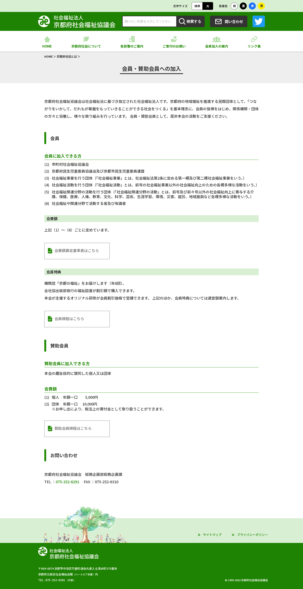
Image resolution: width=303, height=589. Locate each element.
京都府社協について (86, 46)
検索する (194, 21)
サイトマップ (212, 534)
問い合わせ (234, 21)
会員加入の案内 (216, 46)
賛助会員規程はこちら (73, 428)
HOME (47, 46)
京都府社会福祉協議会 (84, 21)
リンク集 (254, 46)
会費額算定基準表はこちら (76, 250)
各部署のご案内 (131, 46)
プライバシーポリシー (252, 534)
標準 (197, 6)
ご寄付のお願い (174, 46)
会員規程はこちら (69, 318)
